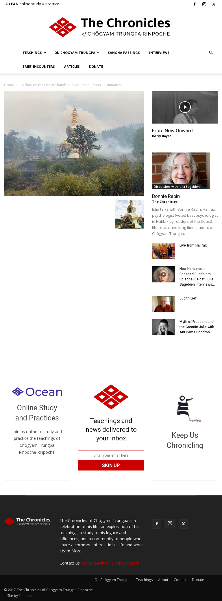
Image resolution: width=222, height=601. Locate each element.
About (163, 579)
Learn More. (71, 551)
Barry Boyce (161, 136)
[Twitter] (213, 4)
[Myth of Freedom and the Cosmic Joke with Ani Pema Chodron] (163, 327)
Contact (180, 579)
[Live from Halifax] (163, 251)
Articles (72, 66)
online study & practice (32, 3)
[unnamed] (74, 194)
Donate (96, 66)
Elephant (26, 595)
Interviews (159, 52)
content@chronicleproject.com (110, 563)
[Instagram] (204, 4)
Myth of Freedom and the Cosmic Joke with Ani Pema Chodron (197, 327)
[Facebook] (194, 4)
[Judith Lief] (163, 304)
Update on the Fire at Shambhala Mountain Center (60, 84)
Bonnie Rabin (166, 196)
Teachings (32, 52)
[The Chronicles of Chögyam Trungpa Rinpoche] (111, 27)
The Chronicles (164, 201)
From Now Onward (172, 130)
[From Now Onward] (185, 107)
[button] (211, 53)
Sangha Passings (124, 52)
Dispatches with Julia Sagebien (177, 187)
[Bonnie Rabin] (185, 170)
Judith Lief (188, 298)
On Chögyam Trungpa (74, 52)
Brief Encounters (39, 66)
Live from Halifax (193, 245)
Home (9, 84)
